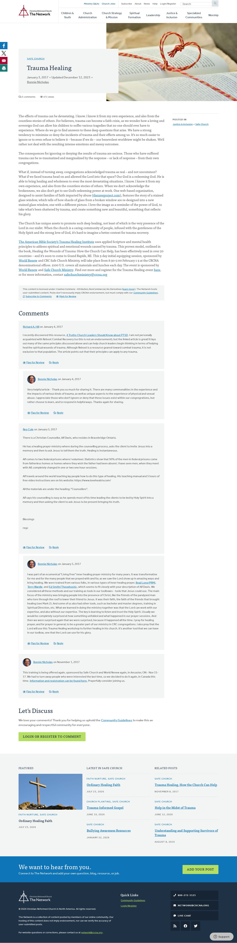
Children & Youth (67, 15)
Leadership (153, 15)
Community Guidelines (145, 293)
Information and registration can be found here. (58, 681)
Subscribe (126, 4)
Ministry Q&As (91, 4)
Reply (55, 362)
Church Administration (87, 15)
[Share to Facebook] (4, 45)
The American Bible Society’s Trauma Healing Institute (56, 241)
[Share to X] (4, 53)
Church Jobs (108, 4)
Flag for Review (35, 362)
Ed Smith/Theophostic (63, 587)
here (157, 269)
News (147, 4)
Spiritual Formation (134, 15)
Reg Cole (28, 429)
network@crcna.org (91, 932)
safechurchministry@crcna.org (85, 274)
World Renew (28, 260)
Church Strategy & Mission (112, 15)
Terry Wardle (35, 587)
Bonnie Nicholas (38, 82)
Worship (213, 15)
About (138, 4)
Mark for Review (67, 296)
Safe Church (36, 59)
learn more (128, 289)
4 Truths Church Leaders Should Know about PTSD (97, 335)
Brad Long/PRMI (145, 583)
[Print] (4, 68)
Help (155, 4)
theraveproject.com (106, 195)
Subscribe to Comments (39, 296)
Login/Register (168, 4)
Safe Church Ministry (58, 269)
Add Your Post (200, 869)
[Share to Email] (4, 60)
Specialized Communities (193, 15)
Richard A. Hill (31, 327)
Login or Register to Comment (52, 736)
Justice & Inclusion (171, 15)
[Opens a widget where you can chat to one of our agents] (222, 937)
